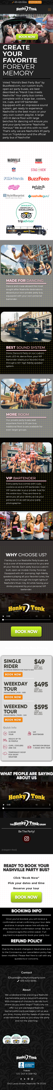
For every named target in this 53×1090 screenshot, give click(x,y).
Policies (26, 1070)
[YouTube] (24, 1079)
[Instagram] (32, 1079)
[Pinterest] (28, 1079)
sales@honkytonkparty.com (28, 977)
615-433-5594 (21, 2)
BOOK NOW (27, 37)
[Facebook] (21, 1079)
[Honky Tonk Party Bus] (26, 9)
